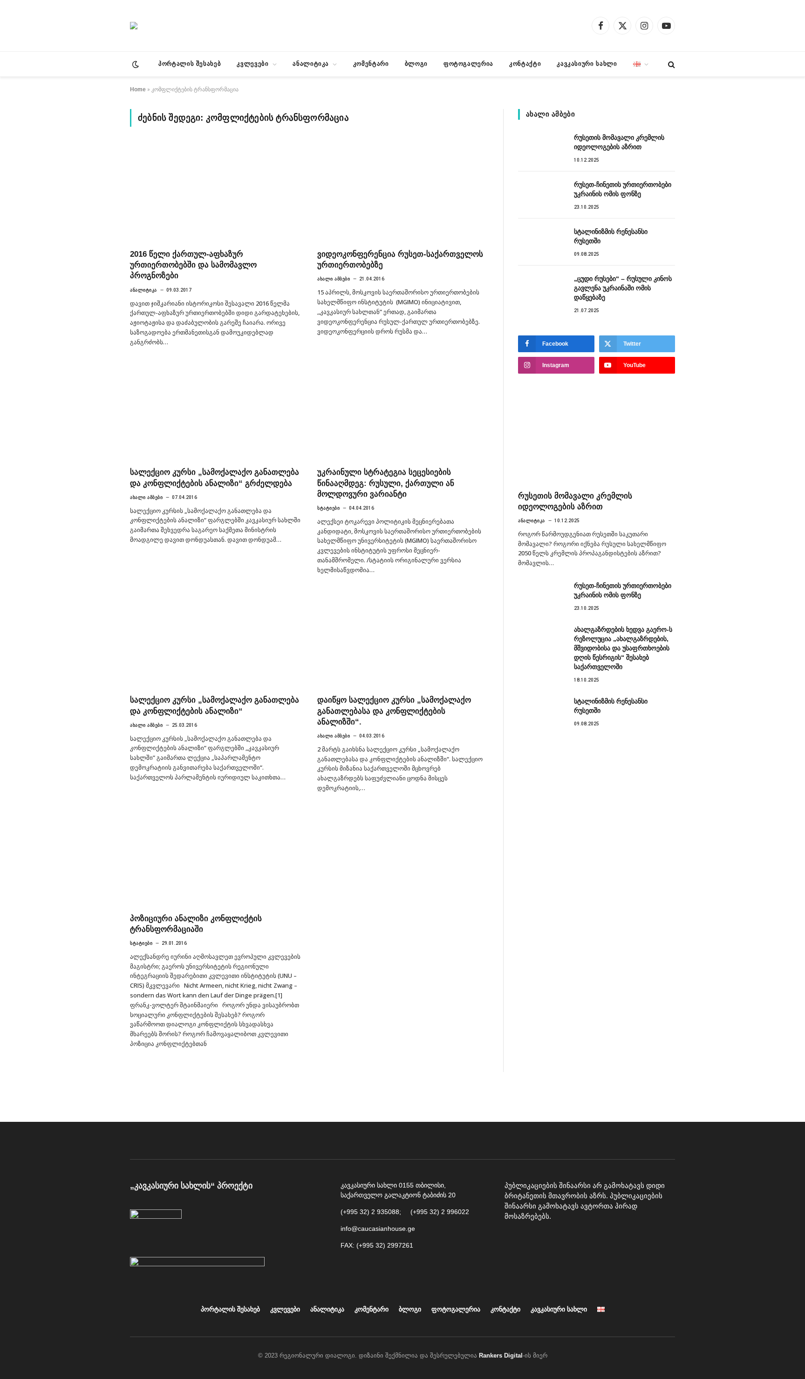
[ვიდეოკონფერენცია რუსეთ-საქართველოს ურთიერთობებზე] (402, 193)
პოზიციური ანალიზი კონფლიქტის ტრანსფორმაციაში (196, 924)
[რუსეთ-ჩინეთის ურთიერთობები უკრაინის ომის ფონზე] (542, 195)
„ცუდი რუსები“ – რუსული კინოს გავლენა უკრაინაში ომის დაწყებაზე (623, 288)
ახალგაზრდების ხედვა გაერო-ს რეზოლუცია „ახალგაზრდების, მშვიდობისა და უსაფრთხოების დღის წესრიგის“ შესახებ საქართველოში (623, 648)
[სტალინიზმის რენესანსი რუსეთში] (542, 242)
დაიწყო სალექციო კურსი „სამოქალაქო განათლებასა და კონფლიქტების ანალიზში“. (394, 711)
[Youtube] (534, 1240)
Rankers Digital (501, 1355)
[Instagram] (555, 1240)
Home (138, 89)
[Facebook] (514, 1240)
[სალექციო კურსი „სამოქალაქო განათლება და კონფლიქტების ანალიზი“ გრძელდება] (215, 412)
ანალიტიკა (311, 63)
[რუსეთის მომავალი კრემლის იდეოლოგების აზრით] (542, 148)
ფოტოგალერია (468, 63)
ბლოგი (416, 63)
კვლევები (252, 63)
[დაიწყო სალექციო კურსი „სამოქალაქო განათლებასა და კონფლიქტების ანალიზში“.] (402, 640)
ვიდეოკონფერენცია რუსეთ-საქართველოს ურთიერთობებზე (400, 259)
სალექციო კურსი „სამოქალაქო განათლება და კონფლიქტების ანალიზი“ (214, 705)
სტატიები (328, 508)
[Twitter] (576, 1240)
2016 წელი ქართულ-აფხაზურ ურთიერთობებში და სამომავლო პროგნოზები (193, 265)
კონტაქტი (525, 63)
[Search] (670, 64)
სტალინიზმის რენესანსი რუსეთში (611, 236)
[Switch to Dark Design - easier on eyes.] (134, 64)
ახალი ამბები (333, 278)
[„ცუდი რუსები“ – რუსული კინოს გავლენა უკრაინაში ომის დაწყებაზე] (542, 289)
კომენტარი (371, 63)
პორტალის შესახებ (189, 63)
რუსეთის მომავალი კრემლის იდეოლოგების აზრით (619, 142)
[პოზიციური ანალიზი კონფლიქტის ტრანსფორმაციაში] (215, 858)
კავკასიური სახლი (587, 63)
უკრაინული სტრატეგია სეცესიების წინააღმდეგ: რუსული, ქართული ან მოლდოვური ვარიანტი (385, 483)
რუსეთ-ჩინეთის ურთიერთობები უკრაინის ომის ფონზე (622, 189)
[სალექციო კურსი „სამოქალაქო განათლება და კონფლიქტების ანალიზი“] (215, 640)
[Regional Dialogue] (133, 25)
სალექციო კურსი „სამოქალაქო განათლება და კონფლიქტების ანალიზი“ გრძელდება (214, 477)
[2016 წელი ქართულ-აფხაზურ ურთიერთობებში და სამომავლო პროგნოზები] (215, 193)
